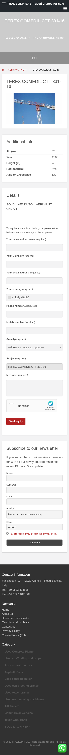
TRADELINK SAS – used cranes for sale (35, 3)
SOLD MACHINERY (19, 37)
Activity (10, 508)
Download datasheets (15, 618)
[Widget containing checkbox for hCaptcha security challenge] (31, 405)
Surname (11, 484)
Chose (9, 522)
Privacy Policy (11, 630)
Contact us (8, 626)
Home (5, 609)
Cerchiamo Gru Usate (15, 622)
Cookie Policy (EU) (14, 635)
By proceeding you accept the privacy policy (34, 533)
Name (9, 473)
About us (7, 613)
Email (9, 496)
